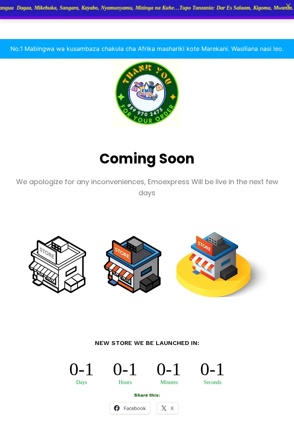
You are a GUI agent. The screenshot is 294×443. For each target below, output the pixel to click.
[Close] (288, 5)
